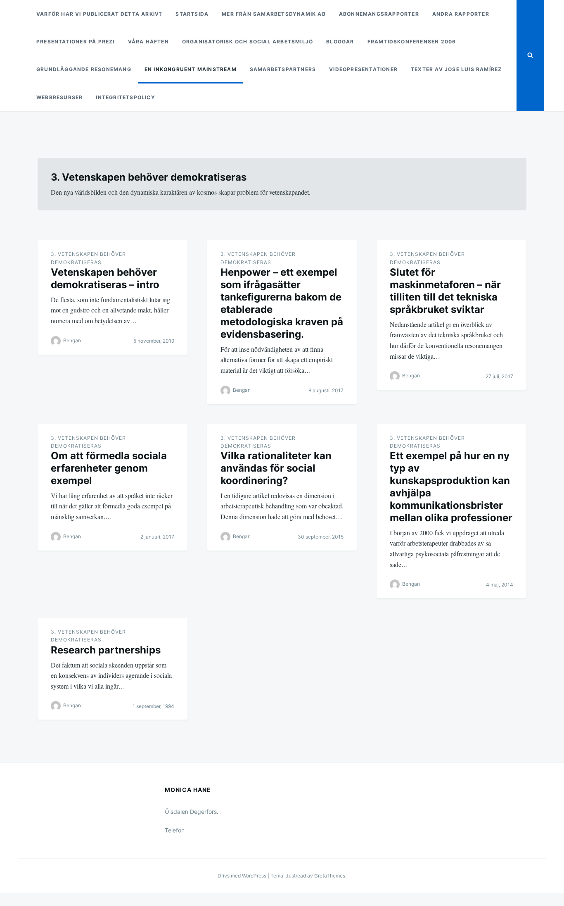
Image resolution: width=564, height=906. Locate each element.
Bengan (72, 340)
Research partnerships (106, 650)
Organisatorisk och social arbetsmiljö (247, 41)
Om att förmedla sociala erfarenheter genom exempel (109, 468)
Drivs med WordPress (243, 876)
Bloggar (340, 41)
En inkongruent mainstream (191, 69)
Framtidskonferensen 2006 (411, 41)
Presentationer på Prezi (75, 41)
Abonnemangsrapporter (379, 14)
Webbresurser (59, 97)
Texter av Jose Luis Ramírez (456, 69)
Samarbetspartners (283, 69)
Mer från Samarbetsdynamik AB (274, 14)
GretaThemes (329, 876)
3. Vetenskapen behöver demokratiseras (88, 258)
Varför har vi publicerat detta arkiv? (99, 14)
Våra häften (148, 41)
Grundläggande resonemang (83, 69)
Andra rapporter (460, 14)
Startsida (192, 14)
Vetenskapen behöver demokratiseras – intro (105, 278)
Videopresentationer (363, 69)
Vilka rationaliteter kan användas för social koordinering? (276, 468)
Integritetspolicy (125, 97)
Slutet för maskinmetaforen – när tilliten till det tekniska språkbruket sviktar (445, 290)
